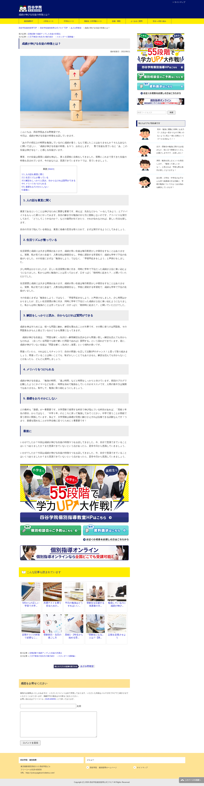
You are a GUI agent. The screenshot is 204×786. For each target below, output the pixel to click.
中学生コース (69, 21)
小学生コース (48, 21)
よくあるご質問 (136, 21)
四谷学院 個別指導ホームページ (103, 767)
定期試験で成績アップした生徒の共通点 (44, 34)
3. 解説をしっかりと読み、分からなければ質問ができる (48, 180)
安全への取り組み (159, 21)
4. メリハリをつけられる (34, 184)
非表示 (51, 169)
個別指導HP (28, 21)
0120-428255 (50, 699)
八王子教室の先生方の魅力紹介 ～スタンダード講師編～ (51, 37)
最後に (26, 190)
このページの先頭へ (193, 780)
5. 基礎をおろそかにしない (35, 187)
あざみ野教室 (87, 666)
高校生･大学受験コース (93, 21)
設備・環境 (116, 21)
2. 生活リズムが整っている (35, 177)
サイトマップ (142, 767)
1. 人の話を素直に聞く (33, 174)
